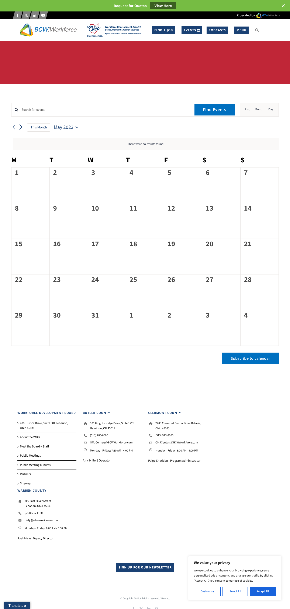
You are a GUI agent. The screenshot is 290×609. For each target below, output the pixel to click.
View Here (163, 6)
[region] (235, 578)
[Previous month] (13, 127)
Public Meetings (30, 455)
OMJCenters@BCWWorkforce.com (111, 442)
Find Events (214, 109)
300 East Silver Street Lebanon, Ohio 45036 (38, 503)
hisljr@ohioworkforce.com (41, 520)
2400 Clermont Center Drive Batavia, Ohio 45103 (178, 425)
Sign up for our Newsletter (145, 567)
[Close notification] (283, 5)
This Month (39, 127)
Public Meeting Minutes (35, 465)
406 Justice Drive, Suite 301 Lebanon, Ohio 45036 (44, 425)
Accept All (262, 591)
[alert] (146, 144)
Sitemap (25, 483)
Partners (25, 474)
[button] (257, 30)
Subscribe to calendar (250, 358)
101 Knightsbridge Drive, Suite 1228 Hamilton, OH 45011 (112, 425)
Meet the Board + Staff (34, 446)
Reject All (235, 591)
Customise (207, 591)
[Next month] (21, 127)
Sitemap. (165, 598)
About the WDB (30, 437)
